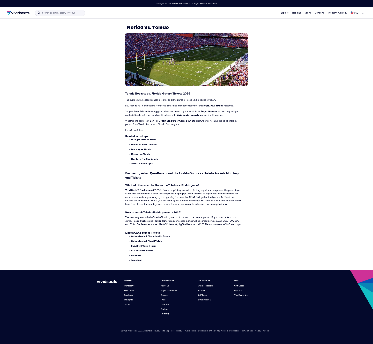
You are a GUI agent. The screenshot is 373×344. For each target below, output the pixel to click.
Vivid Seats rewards (188, 115)
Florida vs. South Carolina (144, 144)
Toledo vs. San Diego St (142, 164)
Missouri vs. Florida (140, 154)
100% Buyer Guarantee (198, 3)
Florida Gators (162, 221)
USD (356, 13)
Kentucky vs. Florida (141, 149)
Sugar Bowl (136, 260)
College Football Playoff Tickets (146, 241)
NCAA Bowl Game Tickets (143, 246)
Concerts (319, 13)
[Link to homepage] (18, 12)
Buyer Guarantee (210, 111)
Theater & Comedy (337, 13)
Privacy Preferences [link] (263, 331)
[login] (363, 12)
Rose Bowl (136, 255)
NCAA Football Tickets (142, 250)
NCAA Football (215, 105)
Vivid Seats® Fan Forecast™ (140, 190)
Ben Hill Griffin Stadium (163, 121)
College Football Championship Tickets (150, 236)
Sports (308, 13)
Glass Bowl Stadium (190, 121)
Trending (296, 13)
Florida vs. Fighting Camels (144, 159)
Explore (284, 13)
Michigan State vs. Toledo (143, 140)
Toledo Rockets (140, 221)
